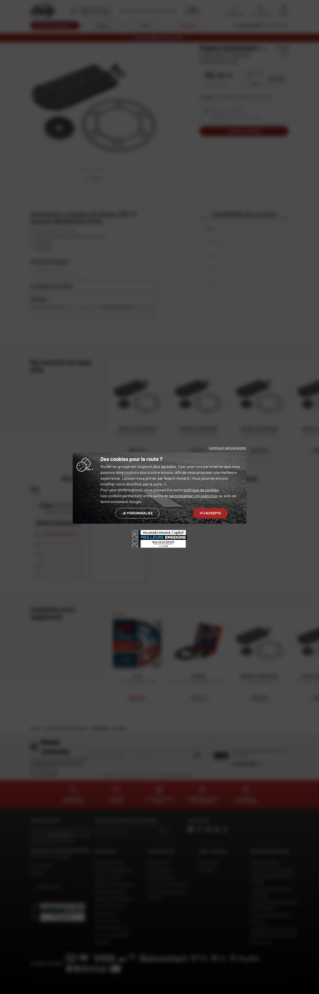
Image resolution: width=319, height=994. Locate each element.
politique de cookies (201, 489)
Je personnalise (137, 513)
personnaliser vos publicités (193, 495)
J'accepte (212, 513)
